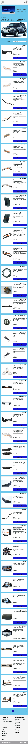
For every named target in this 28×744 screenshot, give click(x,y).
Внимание (17, 725)
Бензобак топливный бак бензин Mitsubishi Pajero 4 (19, 448)
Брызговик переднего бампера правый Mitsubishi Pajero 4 (19, 496)
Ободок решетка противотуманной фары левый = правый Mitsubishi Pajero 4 (20, 269)
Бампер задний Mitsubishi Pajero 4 (18, 382)
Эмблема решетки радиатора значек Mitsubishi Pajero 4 (18, 367)
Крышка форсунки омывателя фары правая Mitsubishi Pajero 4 (19, 148)
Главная (17, 727)
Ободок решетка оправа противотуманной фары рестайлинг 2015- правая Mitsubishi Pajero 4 (20, 252)
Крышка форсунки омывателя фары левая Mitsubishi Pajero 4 (19, 131)
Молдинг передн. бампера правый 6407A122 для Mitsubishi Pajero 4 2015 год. (19, 182)
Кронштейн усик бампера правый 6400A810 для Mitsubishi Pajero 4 (19, 115)
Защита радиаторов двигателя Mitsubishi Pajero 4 (19, 564)
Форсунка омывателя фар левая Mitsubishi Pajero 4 (19, 335)
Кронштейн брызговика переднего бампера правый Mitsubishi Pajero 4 (19, 696)
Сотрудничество (20, 730)
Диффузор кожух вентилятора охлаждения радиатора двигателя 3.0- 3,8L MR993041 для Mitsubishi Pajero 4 (19, 530)
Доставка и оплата (20, 719)
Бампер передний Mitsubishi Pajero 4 (18, 398)
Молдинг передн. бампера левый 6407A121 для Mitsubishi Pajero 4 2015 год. (19, 165)
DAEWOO (4, 737)
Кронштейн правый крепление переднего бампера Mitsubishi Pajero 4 (19, 82)
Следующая (26, 711)
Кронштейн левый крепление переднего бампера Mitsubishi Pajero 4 (19, 65)
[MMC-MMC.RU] (8, 10)
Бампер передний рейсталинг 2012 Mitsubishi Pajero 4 (18, 415)
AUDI (3, 729)
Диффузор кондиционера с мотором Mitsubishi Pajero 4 (18, 548)
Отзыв (16, 723)
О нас (16, 721)
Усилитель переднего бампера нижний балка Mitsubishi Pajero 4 (19, 302)
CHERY (3, 731)
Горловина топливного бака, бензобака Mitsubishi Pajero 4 (19, 512)
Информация (19, 717)
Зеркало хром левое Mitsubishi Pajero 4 (18, 580)
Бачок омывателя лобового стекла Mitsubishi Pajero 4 (18, 432)
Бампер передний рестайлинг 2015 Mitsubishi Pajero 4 (18, 48)
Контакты (5, 717)
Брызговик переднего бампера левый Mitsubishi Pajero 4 (19, 480)
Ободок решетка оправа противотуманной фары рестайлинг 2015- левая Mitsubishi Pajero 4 (20, 232)
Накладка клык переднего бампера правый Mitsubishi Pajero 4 (18, 215)
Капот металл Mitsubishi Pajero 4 (20, 612)
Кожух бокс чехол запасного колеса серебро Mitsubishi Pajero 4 (18, 629)
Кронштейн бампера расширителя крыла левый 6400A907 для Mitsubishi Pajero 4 (18, 645)
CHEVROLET (5, 733)
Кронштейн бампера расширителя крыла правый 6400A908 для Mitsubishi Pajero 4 (19, 662)
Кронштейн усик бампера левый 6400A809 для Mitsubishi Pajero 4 (19, 98)
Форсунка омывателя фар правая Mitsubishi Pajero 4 (19, 351)
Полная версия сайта (6, 742)
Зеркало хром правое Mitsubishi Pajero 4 (19, 596)
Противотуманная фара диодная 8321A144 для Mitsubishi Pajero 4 (19, 286)
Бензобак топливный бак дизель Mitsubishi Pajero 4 (19, 464)
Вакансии (18, 732)
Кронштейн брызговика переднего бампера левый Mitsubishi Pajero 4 (19, 679)
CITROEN (4, 735)
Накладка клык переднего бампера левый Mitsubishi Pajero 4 (19, 198)
